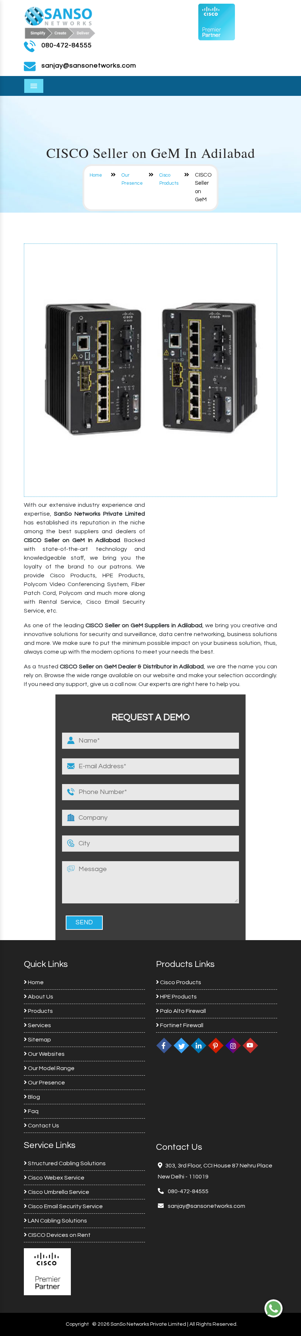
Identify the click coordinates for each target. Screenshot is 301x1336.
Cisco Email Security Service (65, 1206)
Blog (33, 1097)
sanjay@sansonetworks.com (206, 1206)
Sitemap (39, 1040)
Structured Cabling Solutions (66, 1163)
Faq (33, 1111)
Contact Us (43, 1126)
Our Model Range (51, 1068)
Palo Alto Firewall (182, 1011)
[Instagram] (233, 1045)
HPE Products (178, 997)
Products (40, 1011)
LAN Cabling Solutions (57, 1221)
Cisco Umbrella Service (58, 1192)
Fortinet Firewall (181, 1025)
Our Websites (46, 1054)
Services (39, 1025)
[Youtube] (250, 1045)
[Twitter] (181, 1045)
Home (96, 175)
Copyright (77, 1324)
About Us (40, 997)
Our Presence (46, 1083)
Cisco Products (180, 982)
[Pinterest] (216, 1045)
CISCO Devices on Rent (59, 1235)
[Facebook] (164, 1045)
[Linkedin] (198, 1045)
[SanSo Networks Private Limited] (60, 22)
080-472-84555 (66, 45)
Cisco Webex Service (55, 1178)
